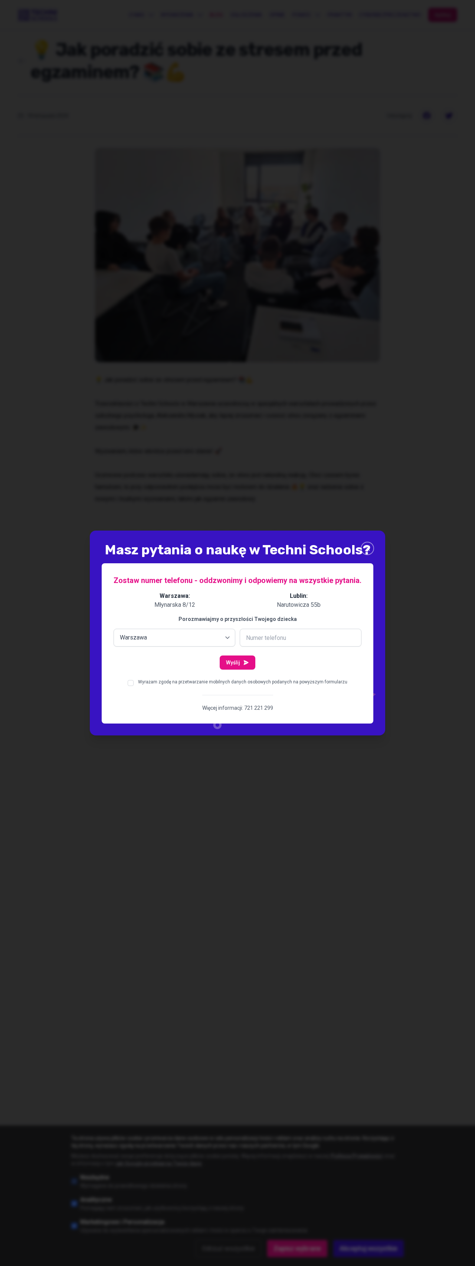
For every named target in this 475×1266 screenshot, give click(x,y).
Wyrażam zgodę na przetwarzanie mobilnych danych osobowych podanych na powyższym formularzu (242, 681)
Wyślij (233, 663)
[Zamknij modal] (367, 548)
